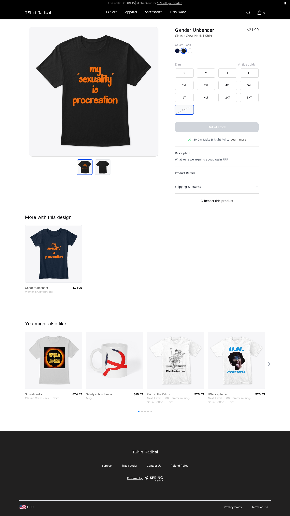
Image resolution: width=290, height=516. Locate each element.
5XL (249, 85)
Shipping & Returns (188, 187)
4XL (227, 85)
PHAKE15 (129, 3)
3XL (206, 85)
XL (249, 73)
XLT (206, 97)
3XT (249, 97)
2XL (184, 85)
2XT (227, 97)
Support (107, 465)
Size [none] (178, 64)
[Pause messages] (285, 3)
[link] (53, 253)
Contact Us (154, 465)
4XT (184, 110)
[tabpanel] (93, 92)
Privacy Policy (233, 507)
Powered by (135, 478)
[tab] (84, 167)
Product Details (185, 173)
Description (182, 153)
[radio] (184, 73)
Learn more (238, 139)
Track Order (129, 465)
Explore (111, 12)
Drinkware (178, 12)
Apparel (131, 12)
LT (184, 97)
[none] (246, 65)
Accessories (153, 12)
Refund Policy (179, 465)
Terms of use (260, 507)
